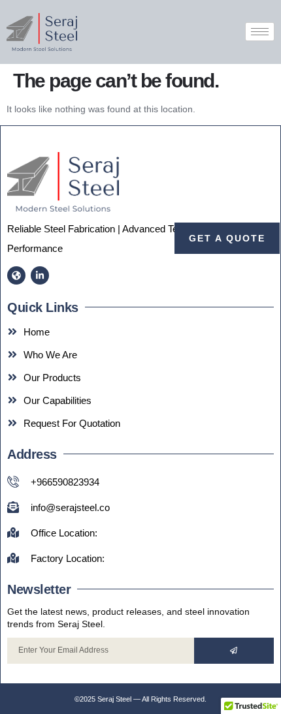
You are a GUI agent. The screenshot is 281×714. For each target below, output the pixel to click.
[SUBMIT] (234, 651)
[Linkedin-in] (40, 275)
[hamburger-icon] (259, 31)
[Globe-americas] (16, 275)
